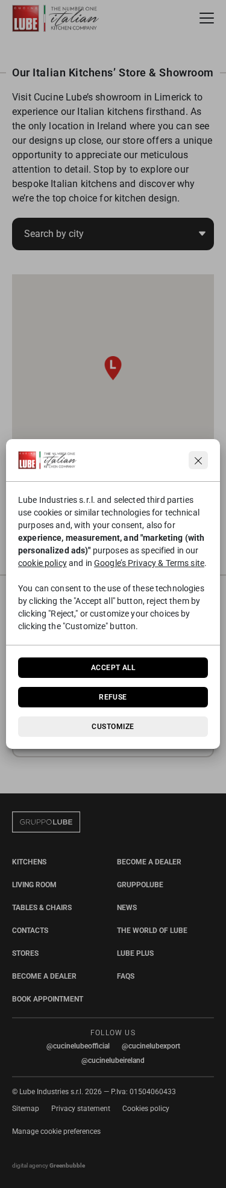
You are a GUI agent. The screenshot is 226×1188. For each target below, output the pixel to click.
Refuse (113, 697)
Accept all (113, 667)
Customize (113, 726)
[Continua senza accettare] (198, 460)
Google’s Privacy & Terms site (149, 563)
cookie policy (42, 563)
